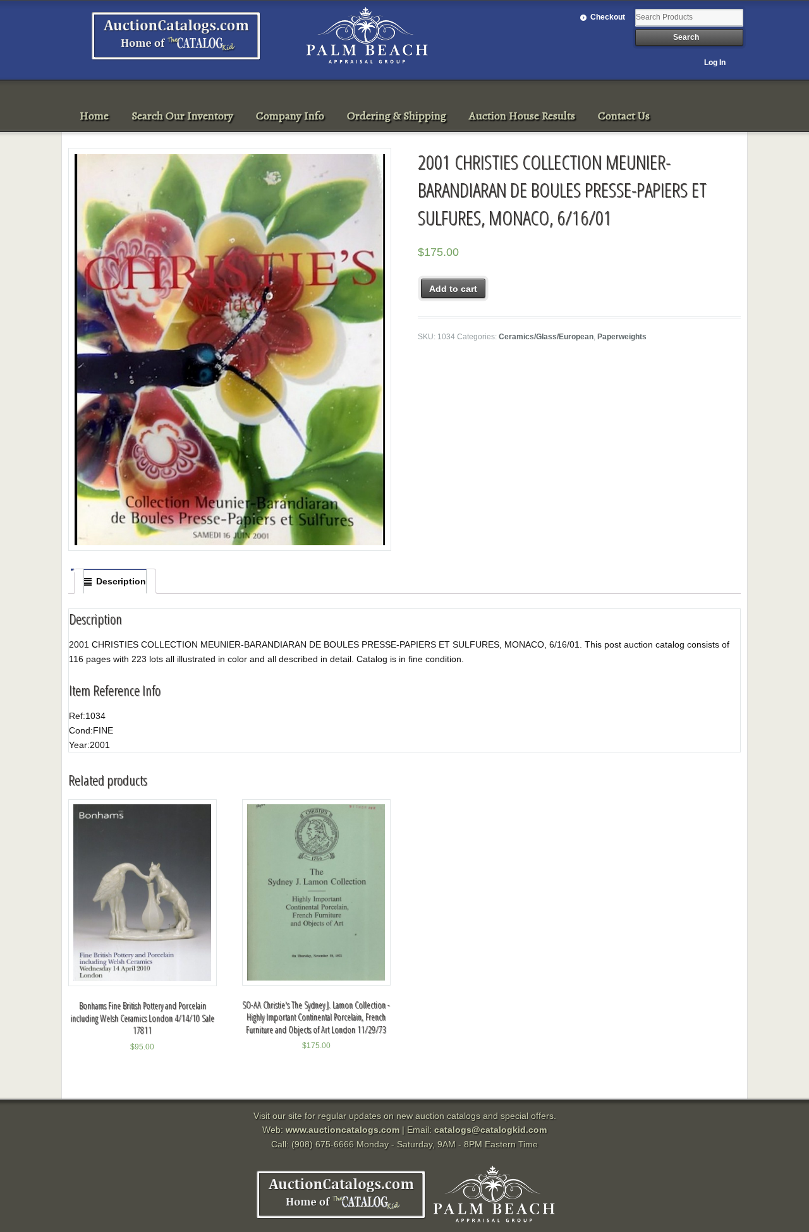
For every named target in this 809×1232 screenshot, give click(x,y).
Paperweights (622, 336)
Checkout (607, 17)
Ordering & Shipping (396, 115)
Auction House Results (522, 115)
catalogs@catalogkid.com (490, 1130)
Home (94, 115)
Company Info (290, 115)
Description (121, 581)
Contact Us (624, 115)
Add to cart (453, 289)
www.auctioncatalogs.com (342, 1130)
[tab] (115, 581)
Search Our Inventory (182, 115)
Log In (715, 62)
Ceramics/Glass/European (546, 336)
